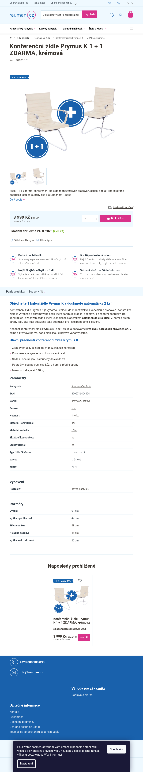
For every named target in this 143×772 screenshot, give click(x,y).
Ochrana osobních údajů (25, 727)
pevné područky (80, 488)
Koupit (84, 637)
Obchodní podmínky (61, 2)
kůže (74, 430)
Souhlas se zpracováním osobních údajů (34, 731)
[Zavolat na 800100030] (122, 3)
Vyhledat (90, 14)
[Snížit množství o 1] (91, 219)
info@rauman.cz (31, 672)
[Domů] (10, 38)
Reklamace (39, 2)
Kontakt (14, 712)
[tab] (17, 291)
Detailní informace (71, 200)
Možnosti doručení (123, 207)
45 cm (75, 532)
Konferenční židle (81, 386)
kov (73, 422)
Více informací (53, 754)
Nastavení (26, 763)
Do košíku (117, 218)
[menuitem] (21, 29)
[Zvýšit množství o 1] (96, 219)
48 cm (75, 525)
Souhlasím (116, 749)
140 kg (75, 415)
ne (73, 437)
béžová (86, 400)
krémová (76, 400)
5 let (74, 408)
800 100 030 (32, 662)
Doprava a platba (19, 2)
